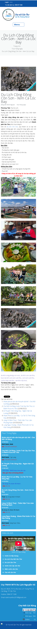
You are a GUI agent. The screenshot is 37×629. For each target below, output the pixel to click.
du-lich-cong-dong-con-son (10, 375)
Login (7, 2)
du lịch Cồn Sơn (12, 127)
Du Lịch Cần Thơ (10, 562)
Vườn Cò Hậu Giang (11, 556)
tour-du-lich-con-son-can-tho (11, 378)
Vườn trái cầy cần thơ (12, 566)
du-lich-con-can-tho (28, 375)
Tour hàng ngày (17, 49)
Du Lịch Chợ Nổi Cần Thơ (13, 559)
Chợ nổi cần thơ (10, 572)
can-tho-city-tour (21, 380)
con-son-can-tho (28, 378)
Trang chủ (16, 46)
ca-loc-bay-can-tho (7, 380)
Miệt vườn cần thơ (11, 569)
